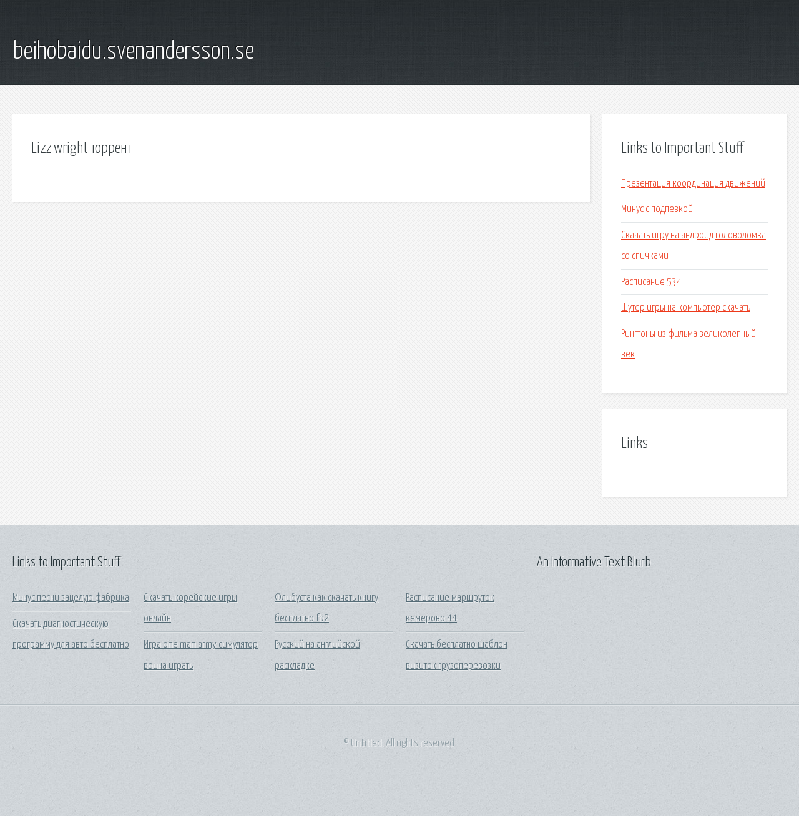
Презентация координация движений (693, 183)
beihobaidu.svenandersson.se (133, 52)
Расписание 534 (651, 282)
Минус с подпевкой (657, 209)
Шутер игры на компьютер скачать (685, 308)
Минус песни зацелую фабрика (70, 598)
